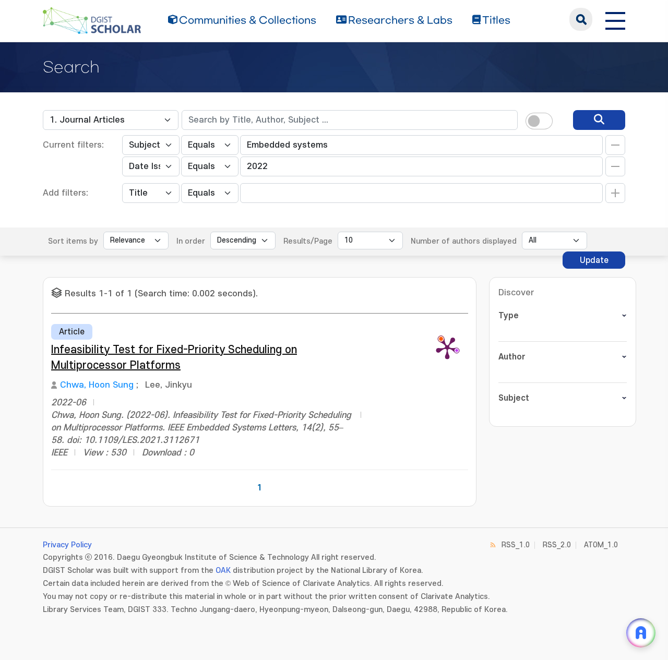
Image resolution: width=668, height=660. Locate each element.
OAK (223, 570)
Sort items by (73, 241)
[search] (599, 120)
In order (190, 241)
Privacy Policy (67, 545)
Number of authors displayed (464, 241)
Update (594, 260)
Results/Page (307, 241)
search (580, 19)
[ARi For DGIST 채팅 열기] (640, 632)
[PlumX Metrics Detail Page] (447, 347)
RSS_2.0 (557, 545)
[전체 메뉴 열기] (615, 19)
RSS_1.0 (516, 545)
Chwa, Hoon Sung (97, 385)
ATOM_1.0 (601, 545)
